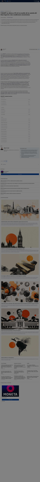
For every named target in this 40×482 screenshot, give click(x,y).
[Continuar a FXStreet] (38, 1)
